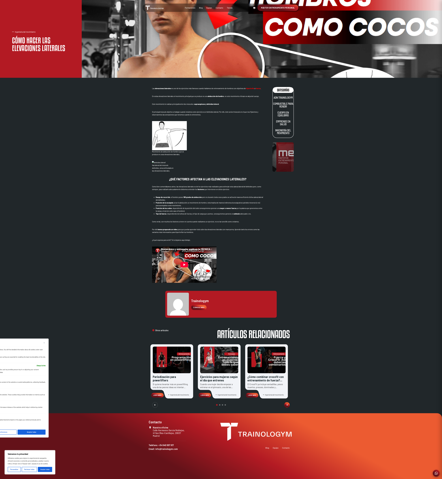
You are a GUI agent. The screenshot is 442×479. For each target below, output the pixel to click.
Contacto (219, 8)
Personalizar (14, 469)
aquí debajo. (186, 240)
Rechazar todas (29, 469)
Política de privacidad (257, 476)
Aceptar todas (45, 469)
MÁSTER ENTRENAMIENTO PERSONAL (278, 7)
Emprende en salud (283, 123)
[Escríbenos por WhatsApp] (436, 473)
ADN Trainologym (283, 97)
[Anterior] (155, 405)
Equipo (209, 8)
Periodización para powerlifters (164, 378)
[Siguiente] (287, 405)
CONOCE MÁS (198, 307)
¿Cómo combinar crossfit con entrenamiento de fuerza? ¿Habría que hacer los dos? (265, 380)
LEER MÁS (157, 395)
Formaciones (190, 8)
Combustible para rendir (283, 105)
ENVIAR (283, 469)
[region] (30, 462)
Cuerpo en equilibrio (283, 114)
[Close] (44, 342)
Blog (201, 8)
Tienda (229, 8)
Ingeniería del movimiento (283, 132)
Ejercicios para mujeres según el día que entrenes (219, 378)
